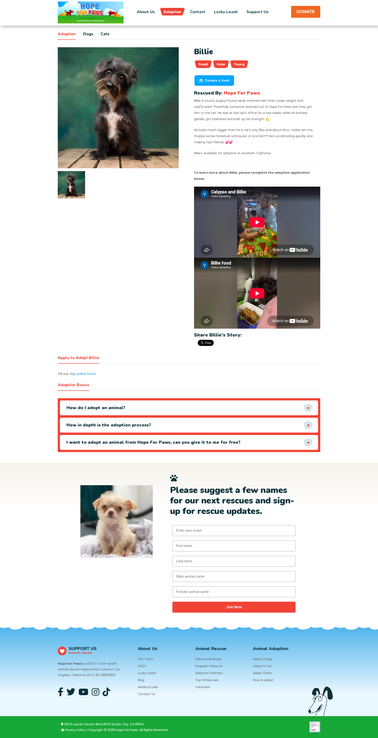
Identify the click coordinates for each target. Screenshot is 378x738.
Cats (105, 34)
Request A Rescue (209, 666)
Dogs (88, 34)
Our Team (146, 659)
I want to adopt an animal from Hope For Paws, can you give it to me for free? (153, 442)
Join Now (234, 607)
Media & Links (148, 687)
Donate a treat (217, 80)
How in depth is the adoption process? (108, 425)
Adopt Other (262, 673)
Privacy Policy (75, 730)
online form (86, 373)
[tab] (71, 184)
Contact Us (146, 694)
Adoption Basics (73, 384)
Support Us (257, 11)
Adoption (172, 11)
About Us (146, 11)
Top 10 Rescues (207, 680)
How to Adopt (263, 680)
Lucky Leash (226, 11)
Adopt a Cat (262, 666)
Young (239, 64)
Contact (197, 11)
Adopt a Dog (262, 659)
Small (203, 64)
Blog (141, 680)
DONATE (306, 12)
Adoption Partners (209, 673)
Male (221, 64)
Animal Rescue (210, 649)
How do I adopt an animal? (95, 408)
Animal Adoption (270, 649)
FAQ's (142, 666)
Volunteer (202, 687)
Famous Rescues (208, 659)
